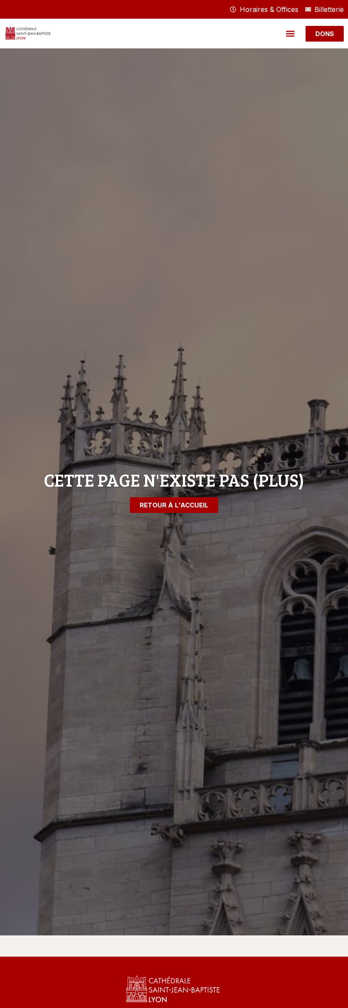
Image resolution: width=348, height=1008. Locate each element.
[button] (290, 34)
